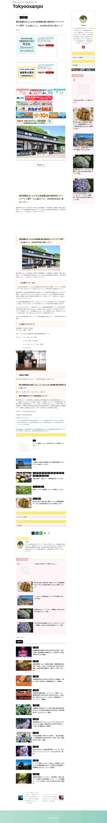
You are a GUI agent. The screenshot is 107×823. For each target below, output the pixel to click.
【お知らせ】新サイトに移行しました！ (45, 563)
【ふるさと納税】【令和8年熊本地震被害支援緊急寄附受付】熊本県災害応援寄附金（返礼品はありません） (45, 39)
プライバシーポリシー (49, 812)
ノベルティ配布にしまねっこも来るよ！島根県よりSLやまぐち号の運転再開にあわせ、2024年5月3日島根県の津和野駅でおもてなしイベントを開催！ (48, 765)
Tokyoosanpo (28, 6)
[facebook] (37, 533)
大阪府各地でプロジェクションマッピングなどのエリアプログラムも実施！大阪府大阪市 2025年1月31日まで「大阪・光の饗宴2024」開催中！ (48, 724)
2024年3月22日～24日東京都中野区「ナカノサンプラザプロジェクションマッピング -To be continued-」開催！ (48, 751)
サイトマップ (59, 812)
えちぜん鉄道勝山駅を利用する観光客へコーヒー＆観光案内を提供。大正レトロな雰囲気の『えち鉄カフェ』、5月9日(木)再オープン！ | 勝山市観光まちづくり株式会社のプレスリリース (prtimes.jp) (41, 422)
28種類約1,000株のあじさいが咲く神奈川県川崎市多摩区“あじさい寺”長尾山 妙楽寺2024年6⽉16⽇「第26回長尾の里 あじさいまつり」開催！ (48, 710)
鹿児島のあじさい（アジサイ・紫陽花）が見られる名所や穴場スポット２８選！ (83, 171)
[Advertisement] (41, 180)
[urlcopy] (48, 533)
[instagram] (26, 553)
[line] (41, 533)
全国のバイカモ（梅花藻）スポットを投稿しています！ (48, 489)
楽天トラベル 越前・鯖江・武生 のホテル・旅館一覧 (30, 391)
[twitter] (33, 533)
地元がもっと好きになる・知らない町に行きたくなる (53, 815)
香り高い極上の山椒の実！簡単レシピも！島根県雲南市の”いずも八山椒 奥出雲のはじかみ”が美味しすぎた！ (49, 585)
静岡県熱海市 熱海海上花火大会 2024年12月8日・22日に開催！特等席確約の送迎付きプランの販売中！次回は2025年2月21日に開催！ (48, 652)
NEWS (18, 637)
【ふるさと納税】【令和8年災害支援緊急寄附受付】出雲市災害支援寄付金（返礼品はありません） (45, 66)
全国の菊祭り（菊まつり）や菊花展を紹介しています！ (48, 478)
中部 (22, 637)
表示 (43, 164)
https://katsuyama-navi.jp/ (29, 411)
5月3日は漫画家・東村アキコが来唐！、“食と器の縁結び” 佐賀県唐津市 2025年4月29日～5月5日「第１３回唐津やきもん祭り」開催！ (48, 738)
